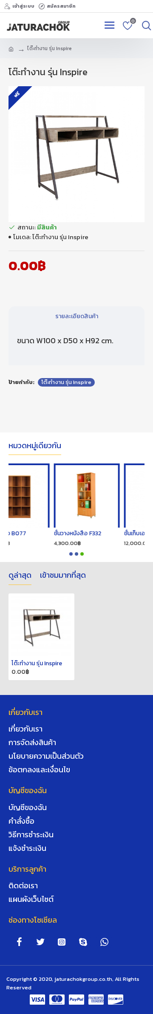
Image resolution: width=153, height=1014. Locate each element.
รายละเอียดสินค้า (76, 316)
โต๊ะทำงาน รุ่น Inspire (66, 382)
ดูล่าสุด (19, 576)
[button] (71, 554)
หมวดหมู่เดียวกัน (34, 446)
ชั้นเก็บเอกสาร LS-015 (90, 533)
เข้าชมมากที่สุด (63, 576)
